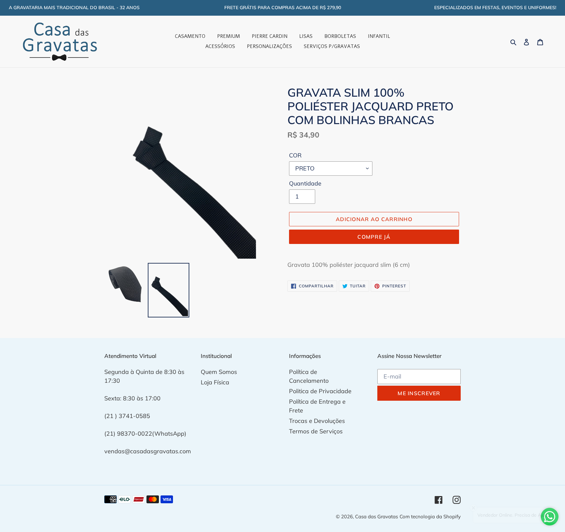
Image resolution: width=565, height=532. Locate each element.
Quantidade (305, 183)
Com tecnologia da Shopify (430, 516)
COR (295, 155)
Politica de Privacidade (320, 391)
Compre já (374, 237)
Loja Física (215, 382)
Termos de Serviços (316, 431)
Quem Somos (219, 372)
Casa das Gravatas (376, 516)
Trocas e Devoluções (317, 421)
